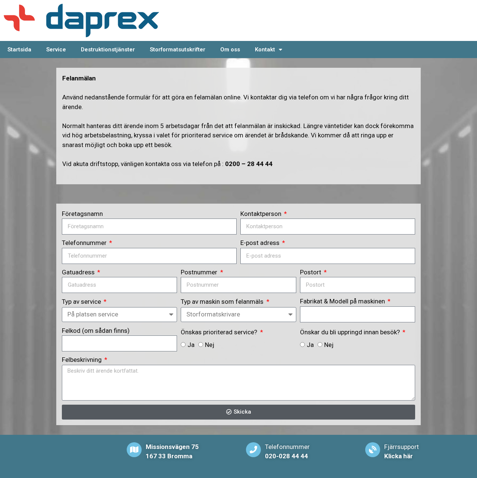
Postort (311, 272)
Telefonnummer (85, 242)
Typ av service (82, 301)
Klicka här (398, 456)
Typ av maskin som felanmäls (223, 301)
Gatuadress (79, 272)
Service (56, 49)
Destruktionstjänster (108, 49)
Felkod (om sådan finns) (96, 330)
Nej (209, 344)
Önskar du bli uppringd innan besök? (350, 332)
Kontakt (265, 49)
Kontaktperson (261, 213)
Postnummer (200, 272)
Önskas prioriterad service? (220, 332)
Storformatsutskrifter (177, 49)
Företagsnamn (82, 213)
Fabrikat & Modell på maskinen (343, 301)
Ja (191, 344)
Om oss (230, 49)
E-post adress (260, 242)
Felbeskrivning (82, 359)
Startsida (19, 49)
